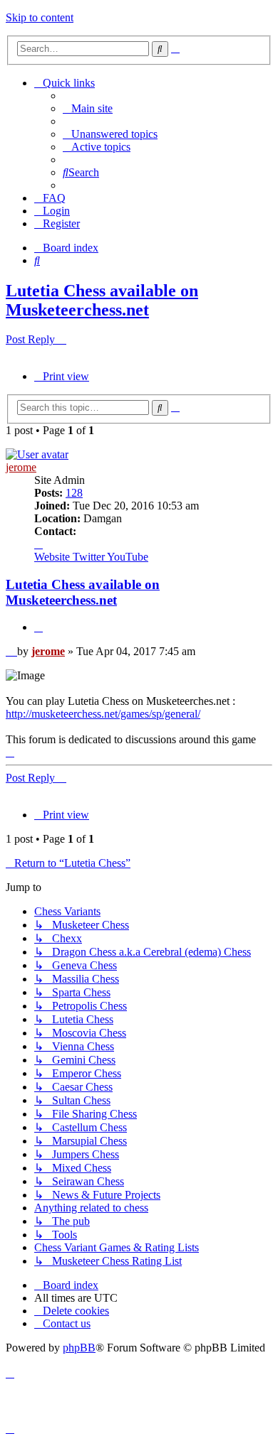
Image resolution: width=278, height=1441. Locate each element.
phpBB (79, 1348)
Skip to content (39, 17)
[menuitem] (88, 108)
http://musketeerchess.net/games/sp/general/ (103, 714)
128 (74, 493)
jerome (21, 467)
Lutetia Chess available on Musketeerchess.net (102, 300)
